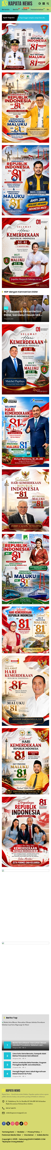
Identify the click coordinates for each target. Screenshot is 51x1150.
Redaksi (20, 1132)
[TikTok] (21, 1123)
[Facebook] (4, 1123)
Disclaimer (29, 1135)
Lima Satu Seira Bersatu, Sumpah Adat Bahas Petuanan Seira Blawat (29, 1055)
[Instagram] (12, 1123)
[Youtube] (17, 1123)
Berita (6, 308)
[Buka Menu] (43, 3)
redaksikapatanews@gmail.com (16, 1113)
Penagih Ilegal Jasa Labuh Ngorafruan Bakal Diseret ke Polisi (29, 1072)
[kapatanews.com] (19, 3)
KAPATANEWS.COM (37, 1139)
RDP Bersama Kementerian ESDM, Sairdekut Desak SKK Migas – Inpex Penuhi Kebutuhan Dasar (22, 313)
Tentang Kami (8, 1132)
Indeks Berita (42, 1135)
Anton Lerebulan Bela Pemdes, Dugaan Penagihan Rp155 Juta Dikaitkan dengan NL (29, 1063)
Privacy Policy (34, 1132)
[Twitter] (8, 1123)
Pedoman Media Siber (11, 1135)
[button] (39, 3)
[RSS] (26, 1123)
